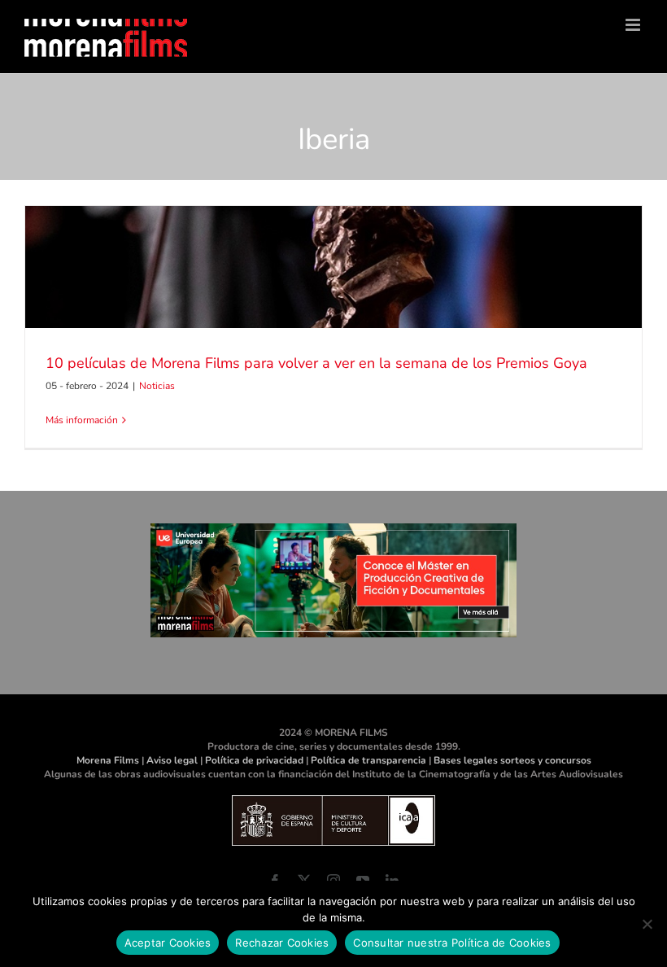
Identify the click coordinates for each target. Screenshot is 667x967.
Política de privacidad (254, 760)
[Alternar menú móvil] (634, 24)
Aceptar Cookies (167, 942)
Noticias (157, 385)
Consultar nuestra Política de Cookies (452, 942)
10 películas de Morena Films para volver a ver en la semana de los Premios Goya (316, 363)
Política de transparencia (368, 760)
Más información (82, 420)
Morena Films (107, 760)
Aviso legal (172, 760)
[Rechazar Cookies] (647, 924)
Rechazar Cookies (282, 942)
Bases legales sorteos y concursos (512, 760)
